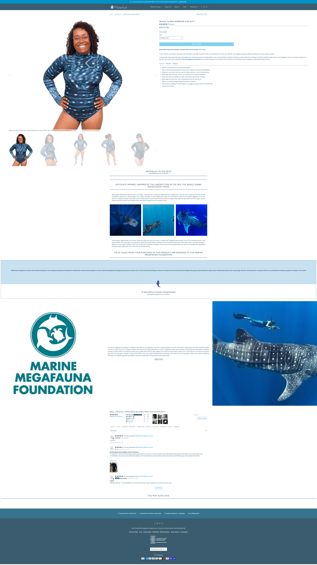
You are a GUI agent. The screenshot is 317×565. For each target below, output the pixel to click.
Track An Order (133, 532)
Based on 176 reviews (116, 416)
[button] (163, 24)
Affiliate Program (165, 532)
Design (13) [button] (176, 426)
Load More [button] (158, 488)
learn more (183, 1)
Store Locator (147, 532)
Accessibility (184, 532)
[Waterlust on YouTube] (162, 524)
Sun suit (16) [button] (155, 426)
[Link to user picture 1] (113, 467)
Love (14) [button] (170, 426)
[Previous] (10, 75)
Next (205, 14)
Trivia (140, 532)
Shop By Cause (155, 7)
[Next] (156, 75)
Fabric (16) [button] (148, 426)
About (177, 7)
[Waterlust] (119, 7)
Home (111, 14)
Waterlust (160, 555)
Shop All (167, 7)
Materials (168, 63)
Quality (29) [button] (124, 426)
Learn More (158, 359)
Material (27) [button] (132, 426)
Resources (193, 7)
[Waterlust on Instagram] (157, 524)
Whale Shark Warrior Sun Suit (144, 436)
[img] (119, 436)
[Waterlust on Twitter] (159, 524)
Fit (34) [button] (118, 426)
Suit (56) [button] (112, 426)
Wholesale (155, 532)
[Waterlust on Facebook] (155, 524)
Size (160, 35)
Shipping (175, 63)
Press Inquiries (175, 532)
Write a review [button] (202, 418)
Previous (199, 14)
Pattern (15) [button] (163, 426)
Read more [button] (113, 461)
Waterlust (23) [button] (140, 426)
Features (161, 63)
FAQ (184, 7)
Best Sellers (118, 14)
